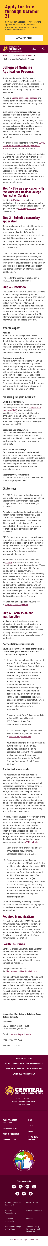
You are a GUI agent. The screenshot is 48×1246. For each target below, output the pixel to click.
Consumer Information (10, 1220)
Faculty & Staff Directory (10, 1121)
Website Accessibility (10, 1212)
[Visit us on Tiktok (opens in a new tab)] (17, 1193)
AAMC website (31, 842)
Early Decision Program (24, 1073)
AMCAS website (18, 200)
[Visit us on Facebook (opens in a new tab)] (14, 1186)
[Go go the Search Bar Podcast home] (31, 1193)
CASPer (9, 562)
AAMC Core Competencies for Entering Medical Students (24, 146)
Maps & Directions (11, 1134)
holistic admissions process (24, 98)
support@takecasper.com (16, 604)
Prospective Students (24, 56)
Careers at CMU (9, 1139)
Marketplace (11, 971)
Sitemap (29, 1218)
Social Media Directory (33, 1138)
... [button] (11, 56)
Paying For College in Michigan (13, 1228)
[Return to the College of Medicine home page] (12, 49)
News (30, 1120)
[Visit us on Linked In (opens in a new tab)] (24, 1193)
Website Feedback (34, 1210)
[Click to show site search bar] (41, 49)
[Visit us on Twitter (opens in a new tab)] (20, 1186)
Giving (30, 1131)
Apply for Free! (24, 38)
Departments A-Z (10, 1128)
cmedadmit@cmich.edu (20, 736)
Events (31, 1126)
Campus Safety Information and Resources (33, 1229)
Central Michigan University (25, 1239)
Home (5, 56)
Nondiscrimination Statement (13, 1204)
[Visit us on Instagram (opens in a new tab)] (34, 1186)
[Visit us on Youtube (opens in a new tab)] (27, 1186)
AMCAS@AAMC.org (27, 208)
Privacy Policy (32, 1202)
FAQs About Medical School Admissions (24, 1068)
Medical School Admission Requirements (24, 1063)
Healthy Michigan (28, 971)
